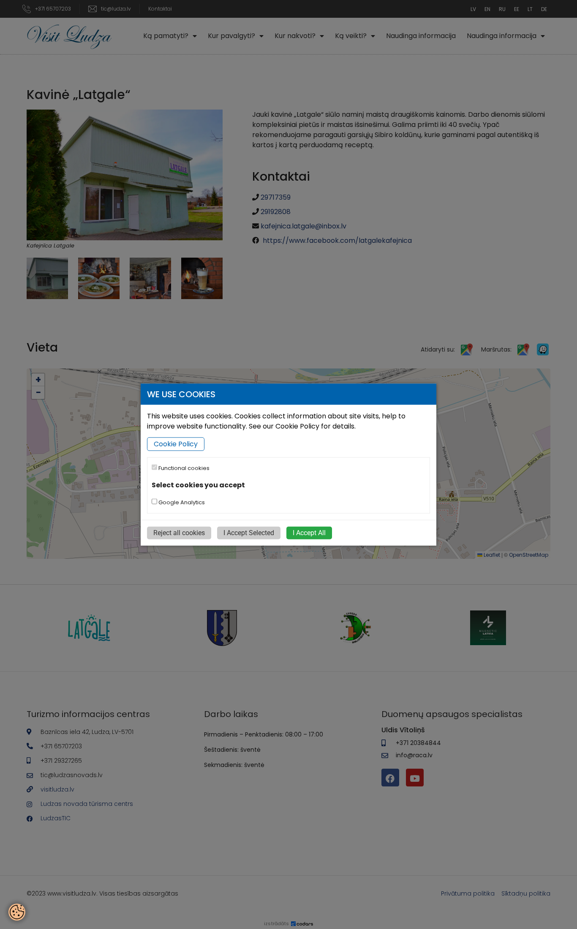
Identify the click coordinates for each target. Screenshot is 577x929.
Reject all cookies (179, 532)
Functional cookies (183, 468)
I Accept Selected (248, 532)
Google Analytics (181, 502)
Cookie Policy (176, 444)
